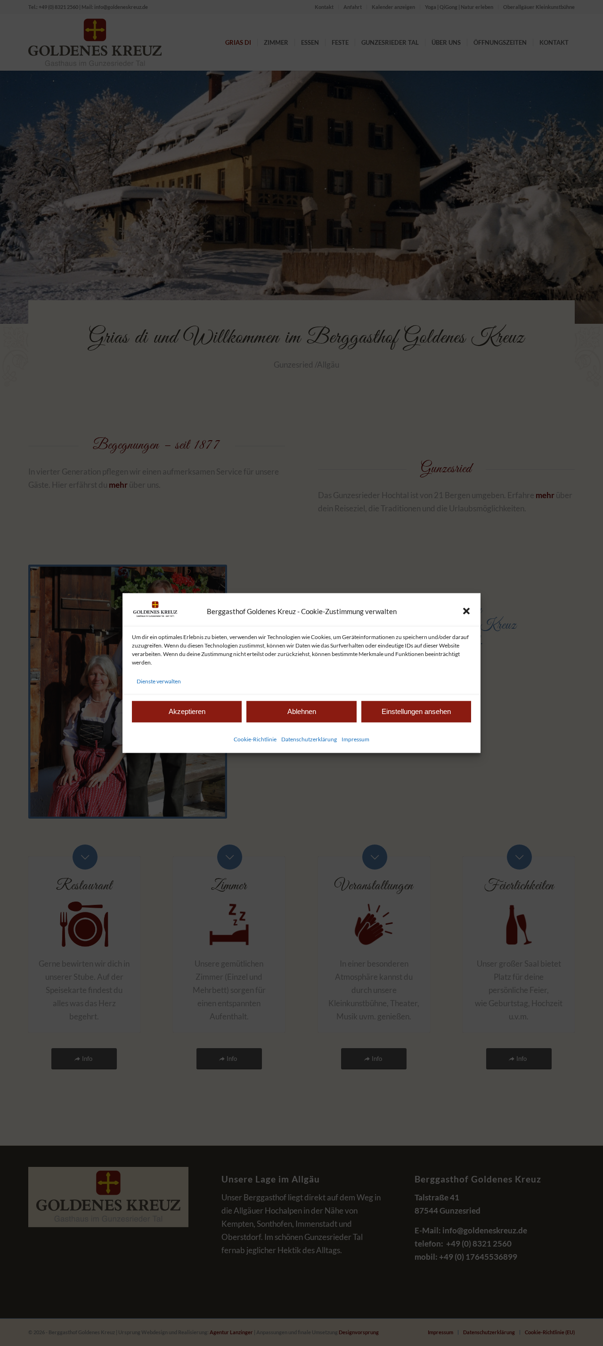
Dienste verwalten (159, 680)
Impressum (355, 738)
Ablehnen (301, 711)
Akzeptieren (187, 711)
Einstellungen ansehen (416, 711)
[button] (466, 611)
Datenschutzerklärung (309, 738)
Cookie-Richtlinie (255, 738)
